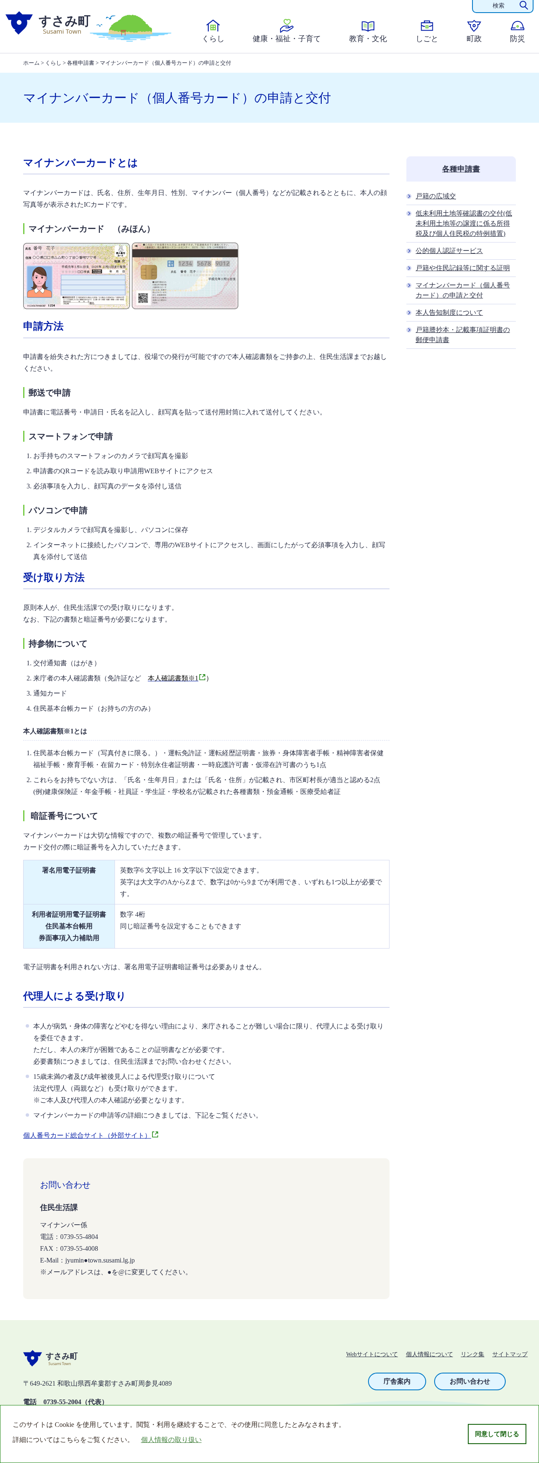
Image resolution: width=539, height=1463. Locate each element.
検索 (498, 6)
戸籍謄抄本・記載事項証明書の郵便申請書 (463, 334)
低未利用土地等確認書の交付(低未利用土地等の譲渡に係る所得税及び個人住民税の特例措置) (464, 223)
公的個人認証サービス (449, 250)
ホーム (31, 63)
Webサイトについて (372, 1354)
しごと (427, 38)
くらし (213, 38)
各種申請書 (80, 63)
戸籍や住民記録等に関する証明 (463, 268)
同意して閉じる (497, 1434)
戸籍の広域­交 (436, 196)
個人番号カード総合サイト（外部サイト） (87, 1135)
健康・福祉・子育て (287, 38)
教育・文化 (368, 38)
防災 (517, 38)
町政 (474, 38)
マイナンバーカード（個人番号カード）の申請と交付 (463, 290)
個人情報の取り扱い (171, 1439)
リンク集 (472, 1354)
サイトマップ (510, 1354)
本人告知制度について (449, 312)
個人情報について (429, 1354)
